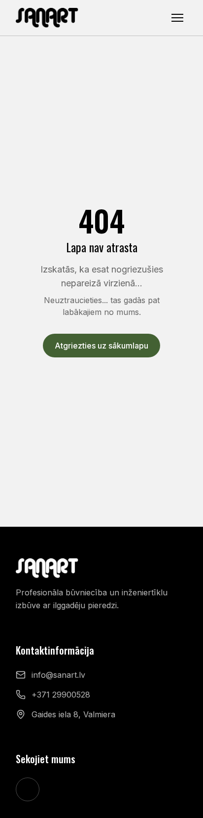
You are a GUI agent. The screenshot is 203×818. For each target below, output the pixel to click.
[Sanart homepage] (47, 18)
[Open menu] (177, 18)
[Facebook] (27, 789)
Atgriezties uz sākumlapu (101, 346)
